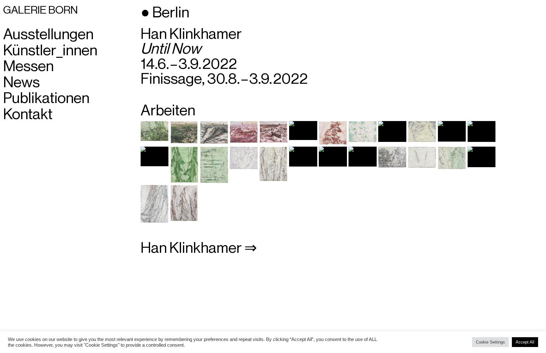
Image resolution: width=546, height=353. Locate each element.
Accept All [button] (525, 342)
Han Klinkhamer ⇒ (199, 248)
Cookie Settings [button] (490, 342)
